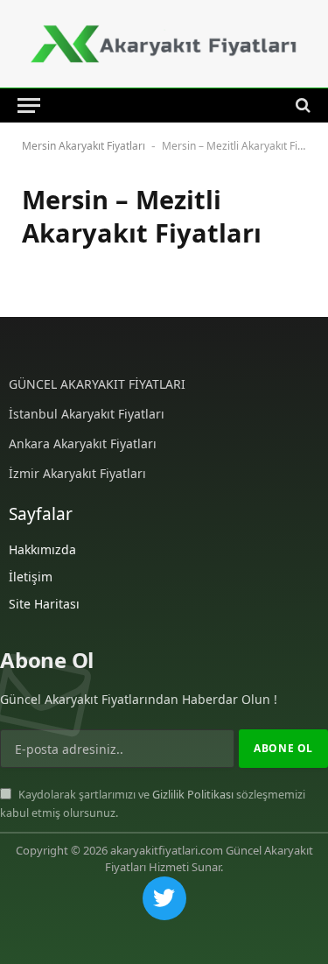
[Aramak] (301, 105)
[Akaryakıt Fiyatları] (164, 43)
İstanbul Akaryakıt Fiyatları (86, 413)
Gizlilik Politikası (193, 794)
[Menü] (28, 105)
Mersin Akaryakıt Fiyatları (83, 145)
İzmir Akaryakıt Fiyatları (77, 473)
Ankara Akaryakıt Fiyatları (83, 443)
